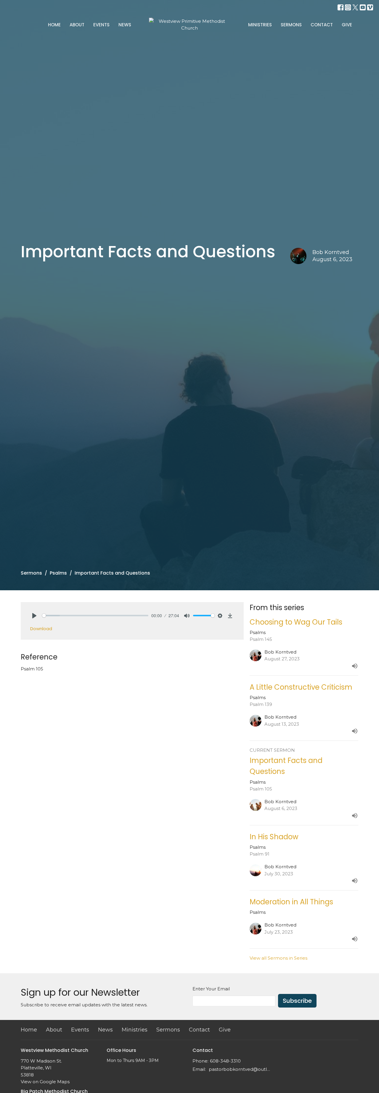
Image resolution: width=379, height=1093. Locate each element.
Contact (322, 25)
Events (101, 25)
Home (54, 25)
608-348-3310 (225, 1061)
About (77, 25)
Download (41, 628)
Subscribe (297, 1001)
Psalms (58, 573)
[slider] (95, 615)
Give (347, 25)
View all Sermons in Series (278, 958)
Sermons (291, 25)
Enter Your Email (211, 989)
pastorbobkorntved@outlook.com (240, 1069)
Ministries (260, 25)
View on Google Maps (45, 1081)
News (124, 25)
